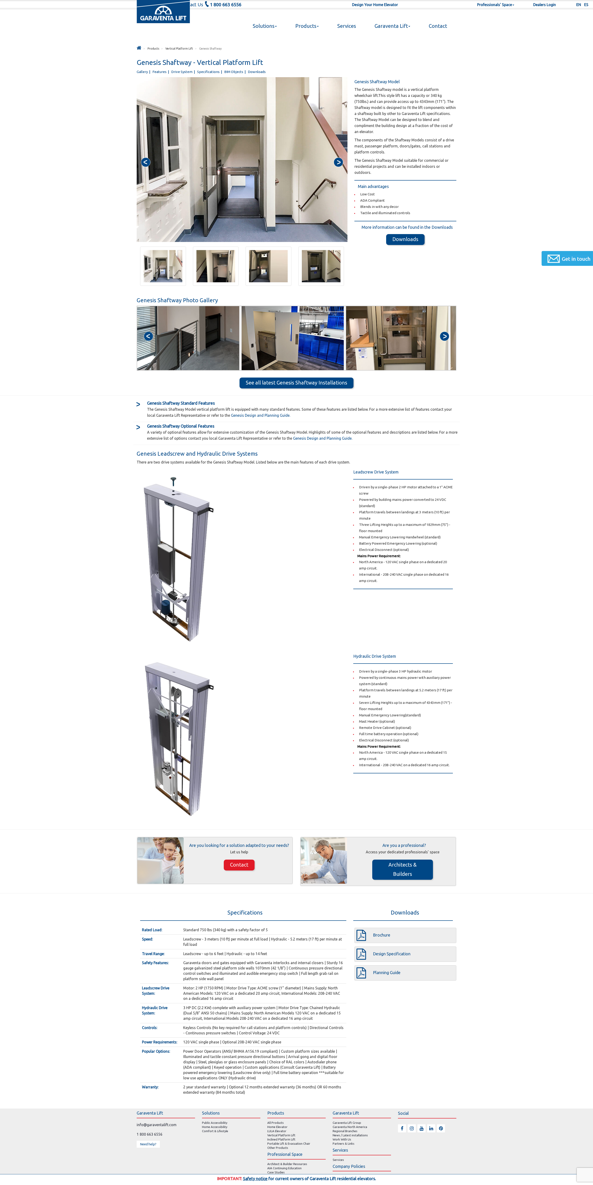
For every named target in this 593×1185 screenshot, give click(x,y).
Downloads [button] (405, 239)
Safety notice (255, 1178)
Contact (438, 26)
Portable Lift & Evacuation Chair (288, 1143)
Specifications (208, 72)
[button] (146, 162)
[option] (188, 338)
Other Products (277, 1147)
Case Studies (276, 1172)
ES (586, 5)
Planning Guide (387, 972)
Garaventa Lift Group (347, 1122)
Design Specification (391, 953)
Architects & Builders (402, 869)
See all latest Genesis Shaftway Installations (296, 382)
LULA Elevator (276, 1131)
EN (578, 5)
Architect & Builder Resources (287, 1164)
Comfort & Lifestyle (215, 1131)
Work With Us (342, 1139)
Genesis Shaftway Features (181, 403)
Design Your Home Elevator (375, 5)
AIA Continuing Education (284, 1168)
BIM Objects (234, 72)
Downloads (257, 72)
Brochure (381, 935)
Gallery (142, 72)
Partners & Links (343, 1143)
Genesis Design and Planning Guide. (260, 415)
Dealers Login (544, 5)
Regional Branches (345, 1131)
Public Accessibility (214, 1122)
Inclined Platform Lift (281, 1139)
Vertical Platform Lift (281, 1135)
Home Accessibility (214, 1126)
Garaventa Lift (391, 26)
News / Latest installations (350, 1135)
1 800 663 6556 (225, 4)
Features (159, 72)
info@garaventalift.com (157, 1125)
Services (346, 26)
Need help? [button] (148, 1144)
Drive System (182, 72)
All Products (275, 1122)
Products (305, 26)
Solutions (263, 26)
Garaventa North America (350, 1126)
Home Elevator (277, 1126)
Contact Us (191, 4)
